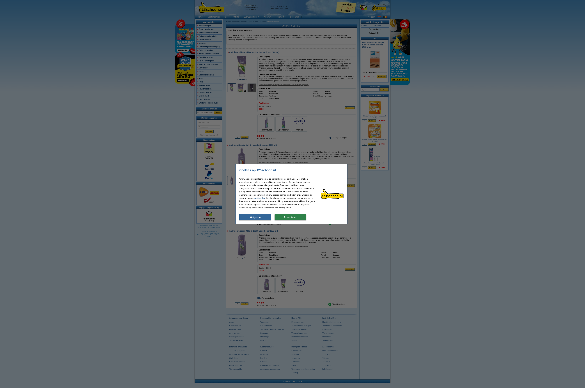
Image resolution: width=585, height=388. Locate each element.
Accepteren (290, 217)
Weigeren (255, 217)
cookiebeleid (260, 198)
